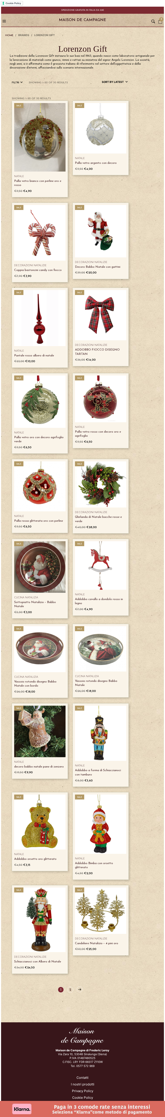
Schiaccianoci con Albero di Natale (37, 961)
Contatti (82, 1078)
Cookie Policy (82, 1098)
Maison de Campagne (82, 20)
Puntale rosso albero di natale (34, 355)
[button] (4, 20)
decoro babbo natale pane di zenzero (39, 766)
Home (9, 35)
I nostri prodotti (82, 1084)
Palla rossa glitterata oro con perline (38, 521)
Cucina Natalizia (26, 597)
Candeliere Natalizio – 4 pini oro (96, 943)
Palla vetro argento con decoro (96, 163)
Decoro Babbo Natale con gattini (97, 267)
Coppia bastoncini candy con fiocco (38, 270)
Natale (19, 176)
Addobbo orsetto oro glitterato (35, 859)
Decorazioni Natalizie (30, 265)
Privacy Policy (82, 1091)
